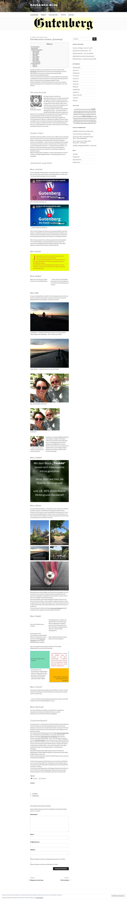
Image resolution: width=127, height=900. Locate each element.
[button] (39, 532)
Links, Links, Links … (53, 14)
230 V (75, 109)
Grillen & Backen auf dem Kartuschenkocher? (83, 56)
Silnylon (74, 121)
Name (32, 834)
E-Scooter (75, 75)
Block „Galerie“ (36, 57)
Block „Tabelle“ (36, 59)
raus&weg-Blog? (34, 14)
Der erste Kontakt (35, 46)
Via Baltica (82, 123)
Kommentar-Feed (77, 159)
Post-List (63, 14)
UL (75, 123)
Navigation (75, 89)
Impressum (71, 14)
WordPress (33, 71)
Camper (75, 70)
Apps (90, 109)
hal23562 (45, 37)
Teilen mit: (35, 64)
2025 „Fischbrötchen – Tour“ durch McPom (83, 53)
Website (32, 849)
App (88, 109)
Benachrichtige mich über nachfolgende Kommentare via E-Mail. (47, 859)
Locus (78, 116)
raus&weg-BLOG (44, 5)
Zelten (74, 100)
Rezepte (91, 120)
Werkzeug (86, 123)
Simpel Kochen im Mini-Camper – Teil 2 (82, 50)
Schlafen (75, 92)
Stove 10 (82, 121)
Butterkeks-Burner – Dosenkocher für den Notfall (84, 59)
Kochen (74, 84)
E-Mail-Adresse (35, 842)
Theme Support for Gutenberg (38, 334)
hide (51, 44)
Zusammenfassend (35, 63)
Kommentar (34, 814)
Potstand (91, 118)
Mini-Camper (87, 116)
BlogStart (43, 14)
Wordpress (35, 795)
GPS (79, 112)
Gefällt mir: (35, 66)
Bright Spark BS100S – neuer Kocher (87, 145)
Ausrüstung (75, 67)
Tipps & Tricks (76, 95)
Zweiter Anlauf (34, 48)
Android (85, 109)
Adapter (82, 109)
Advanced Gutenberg (56, 608)
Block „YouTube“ (36, 51)
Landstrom (88, 114)
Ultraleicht (78, 123)
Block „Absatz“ (36, 52)
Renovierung (88, 120)
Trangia (92, 121)
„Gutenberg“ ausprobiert (36, 49)
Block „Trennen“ (36, 60)
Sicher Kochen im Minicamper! (86, 131)
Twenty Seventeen (40, 740)
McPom (81, 116)
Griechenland (85, 112)
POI (88, 118)
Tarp (85, 121)
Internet (35, 793)
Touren (74, 97)
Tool (87, 121)
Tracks (89, 121)
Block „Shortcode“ (36, 62)
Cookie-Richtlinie (39, 897)
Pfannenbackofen (85, 118)
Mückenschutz (76, 118)
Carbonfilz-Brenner (80, 111)
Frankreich (75, 112)
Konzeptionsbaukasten (82, 114)
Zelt (92, 123)
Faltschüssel (94, 111)
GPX (81, 112)
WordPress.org (76, 162)
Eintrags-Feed (76, 157)
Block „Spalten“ (36, 53)
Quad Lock (95, 118)
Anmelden (75, 154)
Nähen (80, 118)
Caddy (93, 109)
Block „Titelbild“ (36, 56)
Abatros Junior (78, 109)
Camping (75, 111)
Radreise (76, 120)
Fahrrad (74, 78)
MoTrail (93, 116)
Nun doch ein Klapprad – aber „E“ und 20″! (83, 48)
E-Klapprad (75, 73)
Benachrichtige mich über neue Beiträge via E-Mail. (44, 864)
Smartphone (78, 121)
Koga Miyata (75, 114)
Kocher (94, 112)
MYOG (74, 86)
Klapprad (88, 112)
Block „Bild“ (35, 55)
